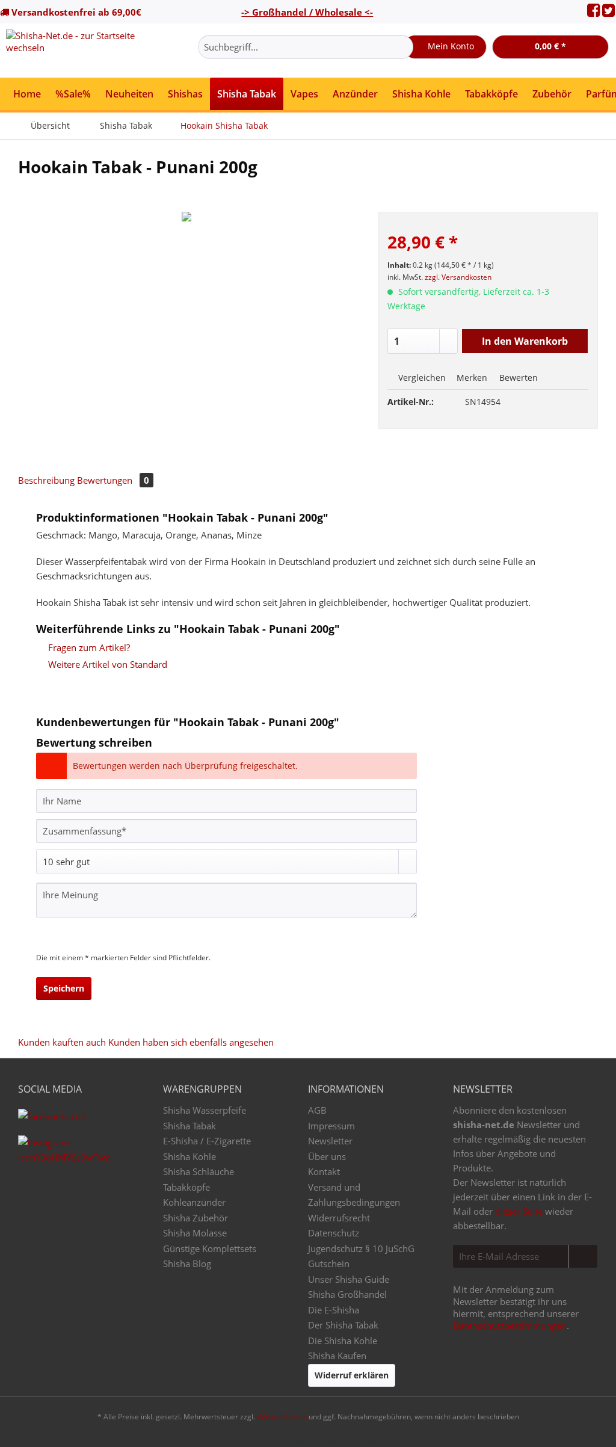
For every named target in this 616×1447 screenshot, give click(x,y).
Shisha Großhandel (347, 1294)
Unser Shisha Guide (348, 1279)
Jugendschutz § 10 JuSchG (361, 1248)
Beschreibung (46, 480)
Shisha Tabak (189, 1126)
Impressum (331, 1126)
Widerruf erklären (352, 1375)
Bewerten (517, 377)
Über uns (327, 1156)
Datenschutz (333, 1233)
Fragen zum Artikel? (88, 647)
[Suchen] (402, 47)
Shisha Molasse (195, 1233)
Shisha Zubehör (195, 1218)
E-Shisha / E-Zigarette (207, 1141)
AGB (317, 1110)
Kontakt (324, 1171)
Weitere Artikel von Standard (106, 664)
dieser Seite (519, 1211)
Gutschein (329, 1263)
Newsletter (330, 1141)
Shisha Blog (187, 1263)
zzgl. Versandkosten (458, 277)
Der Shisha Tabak (343, 1325)
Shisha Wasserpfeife (204, 1110)
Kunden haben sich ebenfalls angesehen (191, 1042)
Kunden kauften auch (62, 1042)
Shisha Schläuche (198, 1171)
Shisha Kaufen (337, 1356)
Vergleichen (421, 377)
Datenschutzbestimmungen (510, 1325)
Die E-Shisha (333, 1310)
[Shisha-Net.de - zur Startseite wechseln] (79, 50)
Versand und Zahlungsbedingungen (354, 1195)
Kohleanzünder (194, 1202)
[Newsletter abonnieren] (582, 1256)
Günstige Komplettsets (209, 1248)
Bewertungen (113, 480)
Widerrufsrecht (339, 1218)
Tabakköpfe (186, 1187)
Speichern (63, 988)
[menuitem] (305, 52)
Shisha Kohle (189, 1156)
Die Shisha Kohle (342, 1340)
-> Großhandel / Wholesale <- (307, 12)
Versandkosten (282, 1417)
